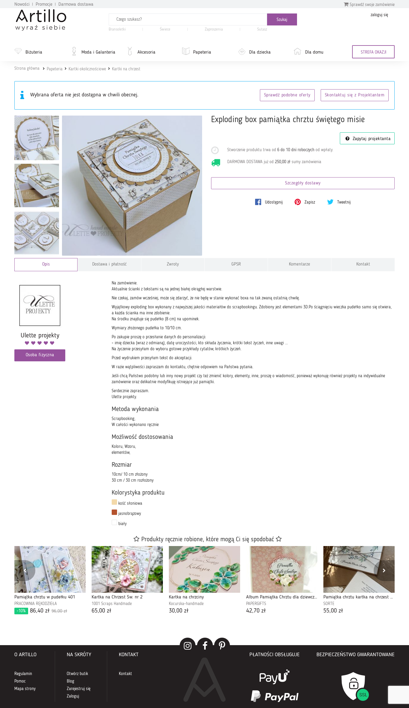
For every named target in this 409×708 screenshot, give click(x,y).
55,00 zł (333, 611)
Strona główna (27, 68)
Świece (165, 29)
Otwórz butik (77, 674)
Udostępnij (273, 202)
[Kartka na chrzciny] (204, 569)
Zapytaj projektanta (370, 139)
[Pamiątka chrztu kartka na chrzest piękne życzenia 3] (359, 569)
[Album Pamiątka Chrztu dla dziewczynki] (281, 569)
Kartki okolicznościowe (87, 69)
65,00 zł (101, 611)
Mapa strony (25, 689)
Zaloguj (73, 696)
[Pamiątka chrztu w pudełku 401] (50, 569)
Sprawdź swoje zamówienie (372, 5)
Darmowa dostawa (75, 4)
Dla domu (314, 52)
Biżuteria (33, 52)
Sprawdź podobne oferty (287, 95)
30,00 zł (179, 611)
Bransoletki (117, 29)
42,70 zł (256, 611)
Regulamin (23, 674)
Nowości (22, 4)
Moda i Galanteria (98, 52)
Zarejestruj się (78, 689)
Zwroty (173, 264)
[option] (50, 580)
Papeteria (202, 52)
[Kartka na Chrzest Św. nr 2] (127, 569)
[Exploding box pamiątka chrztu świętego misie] (132, 186)
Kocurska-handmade (186, 604)
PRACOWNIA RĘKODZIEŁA (35, 604)
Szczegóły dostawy (303, 183)
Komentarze (299, 264)
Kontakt (363, 264)
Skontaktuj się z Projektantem (355, 95)
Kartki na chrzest (126, 69)
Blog (70, 681)
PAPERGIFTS (256, 604)
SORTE (328, 604)
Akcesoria (146, 52)
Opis (46, 264)
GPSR (236, 264)
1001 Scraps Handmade (112, 604)
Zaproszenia (214, 29)
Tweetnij (343, 202)
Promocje (44, 4)
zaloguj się (379, 15)
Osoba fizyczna (40, 355)
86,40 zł (42, 611)
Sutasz (262, 29)
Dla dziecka (260, 52)
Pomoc (20, 681)
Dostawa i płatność (109, 264)
